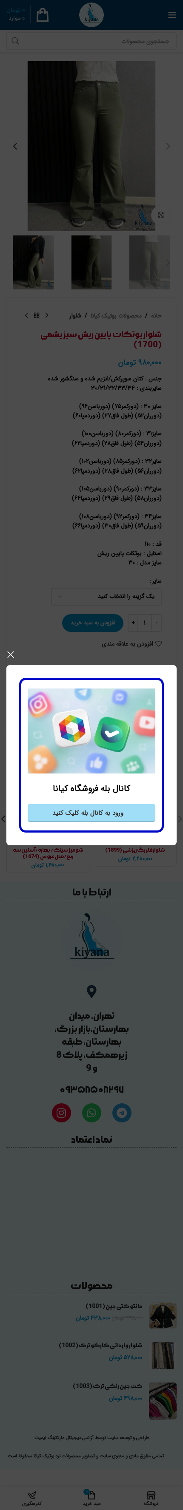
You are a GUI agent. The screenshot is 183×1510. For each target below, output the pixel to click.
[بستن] (10, 654)
